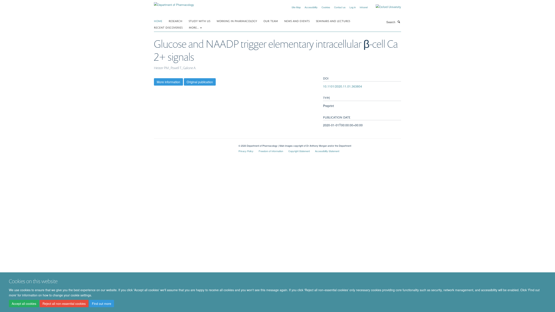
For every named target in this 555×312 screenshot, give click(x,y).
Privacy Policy (245, 151)
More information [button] (168, 82)
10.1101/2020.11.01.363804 (342, 86)
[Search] (398, 21)
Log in (352, 7)
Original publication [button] (200, 82)
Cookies (326, 7)
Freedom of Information (271, 151)
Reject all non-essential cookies (64, 303)
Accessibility (311, 7)
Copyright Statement (299, 151)
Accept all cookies (24, 303)
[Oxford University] (385, 7)
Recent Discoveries (168, 27)
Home (158, 21)
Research (175, 21)
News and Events (297, 21)
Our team (270, 21)
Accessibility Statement (327, 151)
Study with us (199, 21)
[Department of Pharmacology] (174, 3)
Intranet (364, 7)
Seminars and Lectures (333, 21)
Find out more (101, 303)
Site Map (296, 7)
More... (194, 27)
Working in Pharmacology (237, 21)
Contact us (340, 7)
